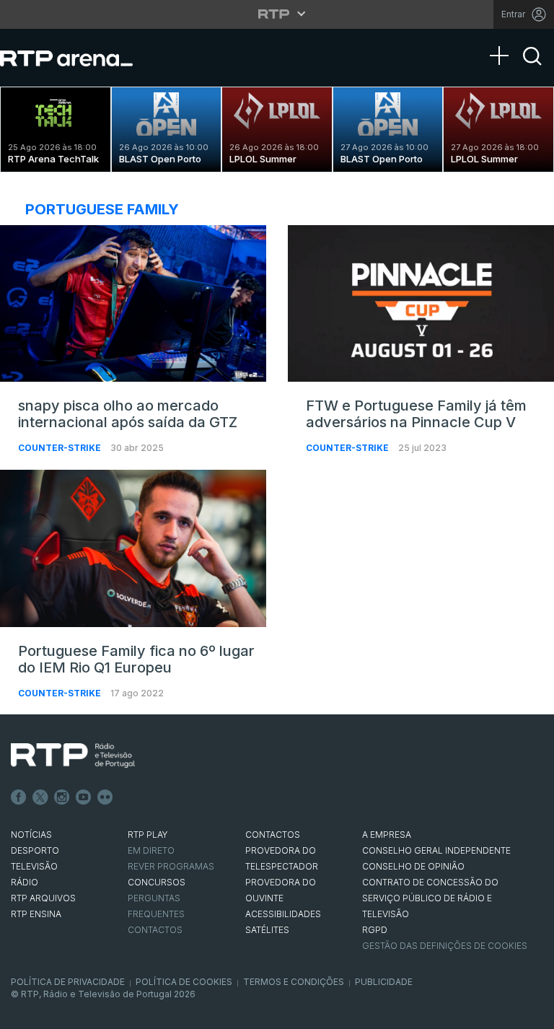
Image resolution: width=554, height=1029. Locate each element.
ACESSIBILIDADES (283, 913)
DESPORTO (35, 850)
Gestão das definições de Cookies (444, 945)
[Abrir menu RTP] (277, 13)
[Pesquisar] (532, 68)
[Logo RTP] (73, 755)
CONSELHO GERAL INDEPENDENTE (436, 850)
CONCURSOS (156, 882)
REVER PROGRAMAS (171, 866)
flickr (105, 797)
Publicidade (384, 981)
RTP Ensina (36, 913)
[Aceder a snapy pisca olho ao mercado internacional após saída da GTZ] (133, 303)
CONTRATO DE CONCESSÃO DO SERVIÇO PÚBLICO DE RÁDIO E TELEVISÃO (430, 898)
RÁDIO (24, 882)
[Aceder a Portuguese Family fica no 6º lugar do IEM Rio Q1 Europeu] (133, 548)
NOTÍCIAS (31, 834)
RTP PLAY (148, 834)
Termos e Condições (293, 981)
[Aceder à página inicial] (81, 58)
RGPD (374, 929)
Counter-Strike (60, 447)
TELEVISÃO (34, 866)
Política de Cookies (184, 981)
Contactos (155, 929)
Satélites (267, 929)
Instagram (62, 797)
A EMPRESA (386, 834)
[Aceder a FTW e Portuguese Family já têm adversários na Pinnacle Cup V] (421, 303)
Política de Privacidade (68, 981)
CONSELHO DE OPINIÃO (413, 866)
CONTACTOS (272, 834)
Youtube (84, 797)
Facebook (19, 797)
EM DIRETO (151, 850)
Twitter (40, 797)
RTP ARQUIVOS (43, 898)
